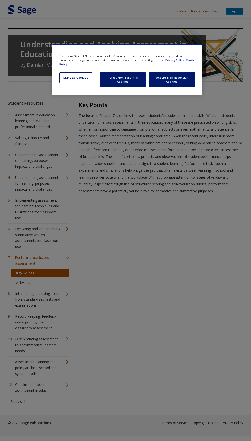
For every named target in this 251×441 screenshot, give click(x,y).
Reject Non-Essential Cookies (123, 79)
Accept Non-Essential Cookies (172, 79)
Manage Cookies (75, 77)
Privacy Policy (175, 60)
